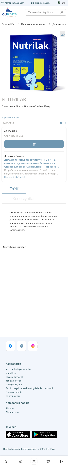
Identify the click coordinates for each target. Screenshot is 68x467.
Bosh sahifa (8, 24)
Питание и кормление (33, 24)
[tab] (14, 189)
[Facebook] (65, 123)
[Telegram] (61, 123)
